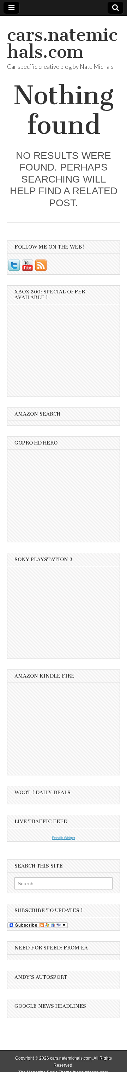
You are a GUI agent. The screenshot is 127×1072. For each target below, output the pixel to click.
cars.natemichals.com (62, 43)
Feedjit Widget (63, 838)
